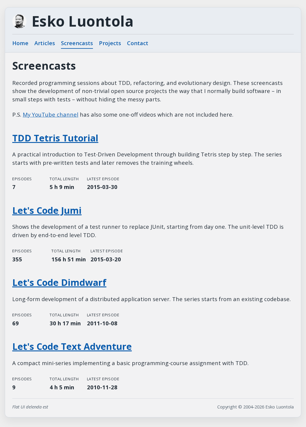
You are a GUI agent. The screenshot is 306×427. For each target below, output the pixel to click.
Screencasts (77, 43)
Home (20, 43)
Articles (44, 43)
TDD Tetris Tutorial (55, 138)
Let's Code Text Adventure (72, 346)
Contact (137, 43)
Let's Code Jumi (47, 210)
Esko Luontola (83, 21)
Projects (110, 43)
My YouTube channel (50, 114)
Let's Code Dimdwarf (59, 282)
